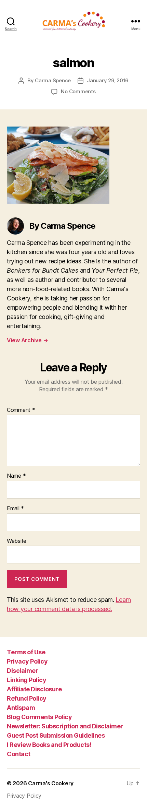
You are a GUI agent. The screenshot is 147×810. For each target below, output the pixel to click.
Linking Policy (26, 679)
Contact (18, 754)
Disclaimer (22, 670)
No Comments (78, 91)
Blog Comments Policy (39, 716)
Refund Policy (26, 698)
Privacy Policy (27, 661)
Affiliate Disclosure (34, 689)
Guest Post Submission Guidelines (56, 735)
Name (16, 476)
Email (15, 508)
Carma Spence (53, 80)
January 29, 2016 (108, 80)
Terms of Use (26, 652)
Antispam (21, 707)
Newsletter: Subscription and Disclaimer (65, 726)
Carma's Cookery (51, 783)
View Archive (27, 340)
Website (16, 541)
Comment (21, 410)
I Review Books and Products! (49, 744)
